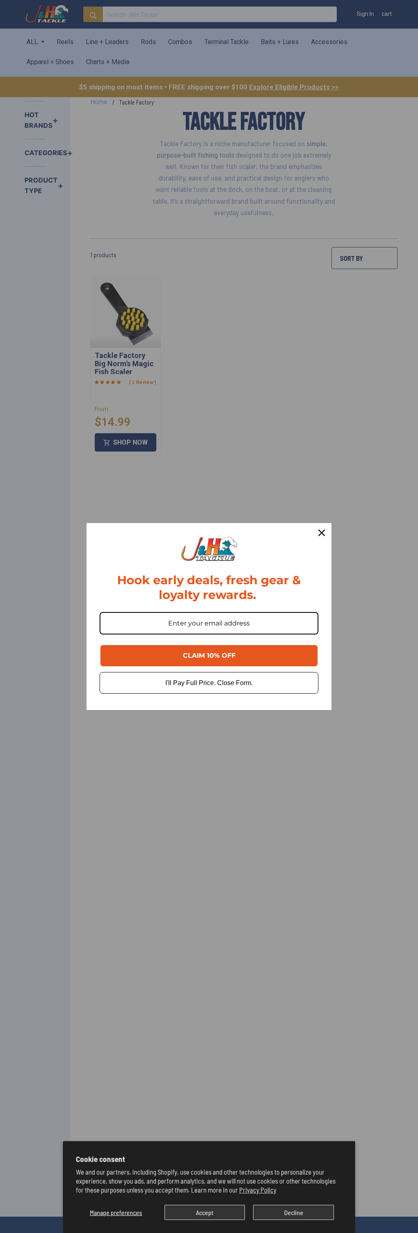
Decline (293, 1212)
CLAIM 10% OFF (209, 655)
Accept (204, 1212)
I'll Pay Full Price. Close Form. (209, 682)
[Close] (321, 533)
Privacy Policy (257, 1190)
